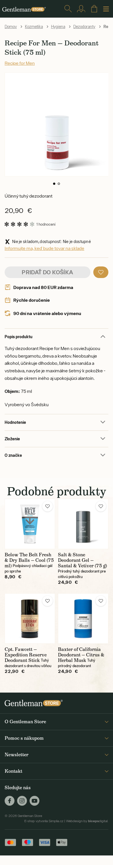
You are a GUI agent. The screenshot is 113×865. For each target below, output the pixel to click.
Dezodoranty (84, 26)
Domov (11, 26)
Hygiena (58, 26)
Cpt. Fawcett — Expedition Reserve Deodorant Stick (26, 654)
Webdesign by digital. (87, 821)
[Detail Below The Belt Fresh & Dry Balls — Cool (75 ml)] (30, 524)
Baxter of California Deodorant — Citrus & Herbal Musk (81, 654)
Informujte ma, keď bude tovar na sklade (44, 248)
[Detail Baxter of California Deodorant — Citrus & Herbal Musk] (83, 618)
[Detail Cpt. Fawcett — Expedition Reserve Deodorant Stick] (30, 618)
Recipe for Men (20, 63)
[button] (54, 184)
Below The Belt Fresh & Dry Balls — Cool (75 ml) (29, 560)
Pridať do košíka (47, 272)
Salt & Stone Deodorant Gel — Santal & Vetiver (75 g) (82, 560)
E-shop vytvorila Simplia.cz (43, 821)
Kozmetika (34, 26)
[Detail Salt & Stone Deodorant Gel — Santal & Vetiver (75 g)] (83, 524)
